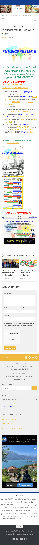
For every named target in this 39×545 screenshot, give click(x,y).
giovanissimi (13, 513)
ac (6, 498)
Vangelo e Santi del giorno (11, 415)
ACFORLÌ (5, 38)
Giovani (14, 16)
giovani (4, 513)
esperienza (5, 510)
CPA (13, 507)
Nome (6, 308)
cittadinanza (23, 505)
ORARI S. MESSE (8, 407)
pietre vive (14, 516)
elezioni (22, 507)
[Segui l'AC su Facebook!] (26, 357)
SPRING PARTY (22, 94)
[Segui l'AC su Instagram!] (29, 357)
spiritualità (19, 519)
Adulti (7, 16)
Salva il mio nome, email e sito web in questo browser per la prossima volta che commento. (19, 324)
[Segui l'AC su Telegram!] (36, 357)
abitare (2, 499)
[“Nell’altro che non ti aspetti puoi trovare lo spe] (19, 463)
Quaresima (25, 516)
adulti (28, 498)
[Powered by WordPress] (13, 534)
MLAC (30, 16)
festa (14, 510)
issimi (24, 513)
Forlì (18, 510)
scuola (34, 516)
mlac (32, 513)
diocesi (17, 507)
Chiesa (18, 505)
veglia (31, 519)
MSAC (3, 18)
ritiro (30, 516)
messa (28, 513)
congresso (29, 505)
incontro (19, 513)
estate (11, 510)
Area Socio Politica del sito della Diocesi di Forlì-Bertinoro (26, 272)
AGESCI (7, 502)
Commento (7, 293)
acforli (11, 498)
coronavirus (8, 507)
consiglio (35, 505)
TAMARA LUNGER (23, 127)
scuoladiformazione (8, 519)
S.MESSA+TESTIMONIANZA (20, 112)
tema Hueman (29, 534)
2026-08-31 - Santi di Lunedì (11, 424)
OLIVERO (22, 119)
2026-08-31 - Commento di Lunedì (13, 419)
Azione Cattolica (25, 501)
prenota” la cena (28, 130)
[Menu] (36, 2)
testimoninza (26, 519)
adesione (21, 499)
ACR (3, 16)
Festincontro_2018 (13, 143)
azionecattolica (7, 505)
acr (16, 499)
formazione (26, 510)
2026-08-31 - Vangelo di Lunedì (12, 429)
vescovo (36, 519)
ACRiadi (31, 132)
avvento (12, 502)
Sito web (6, 315)
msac (36, 513)
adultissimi (34, 499)
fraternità (35, 510)
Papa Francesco (7, 516)
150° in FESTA (16, 130)
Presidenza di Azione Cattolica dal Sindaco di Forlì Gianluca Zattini (9, 272)
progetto (19, 516)
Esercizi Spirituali (30, 507)
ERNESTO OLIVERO (25, 117)
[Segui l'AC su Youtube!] (33, 357)
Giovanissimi (22, 16)
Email (22, 308)
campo (14, 505)
